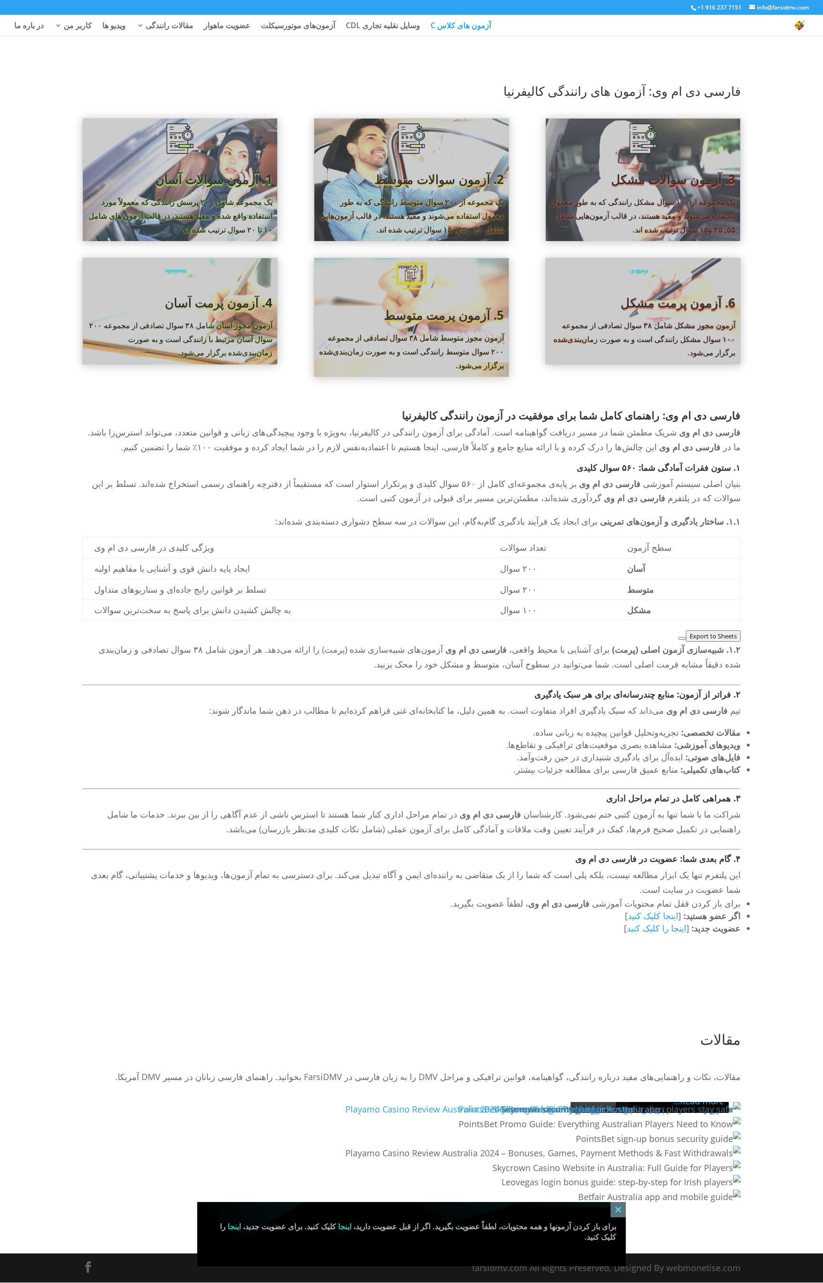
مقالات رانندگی (169, 26)
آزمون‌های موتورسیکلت (298, 26)
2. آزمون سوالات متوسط (439, 179)
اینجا (344, 1226)
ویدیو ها (114, 26)
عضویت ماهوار (227, 26)
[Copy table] (682, 638)
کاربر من (78, 26)
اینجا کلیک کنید (653, 915)
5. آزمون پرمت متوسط (444, 314)
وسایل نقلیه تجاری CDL (383, 26)
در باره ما (29, 26)
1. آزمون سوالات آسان (213, 179)
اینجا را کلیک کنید (656, 928)
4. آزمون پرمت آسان (218, 302)
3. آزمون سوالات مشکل (673, 179)
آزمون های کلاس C (461, 26)
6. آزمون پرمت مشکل (678, 302)
